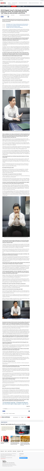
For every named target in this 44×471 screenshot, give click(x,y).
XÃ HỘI (3, 6)
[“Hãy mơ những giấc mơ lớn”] (16, 310)
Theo (16, 408)
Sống (22, 451)
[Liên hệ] (8, 16)
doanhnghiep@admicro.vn (24, 456)
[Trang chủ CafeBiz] (0, 6)
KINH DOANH (13, 6)
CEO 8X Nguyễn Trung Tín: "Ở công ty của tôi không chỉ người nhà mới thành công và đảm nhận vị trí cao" (19, 24)
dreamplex (13, 413)
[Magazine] (1, 0)
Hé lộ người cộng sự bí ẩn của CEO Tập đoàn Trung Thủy (13, 26)
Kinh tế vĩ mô (10, 451)
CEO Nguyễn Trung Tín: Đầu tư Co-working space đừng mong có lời (14, 27)
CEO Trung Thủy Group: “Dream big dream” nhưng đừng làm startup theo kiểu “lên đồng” (17, 25)
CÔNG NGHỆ (19, 6)
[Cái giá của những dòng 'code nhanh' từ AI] (5, 439)
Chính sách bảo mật (3, 458)
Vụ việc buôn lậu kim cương (11, 4)
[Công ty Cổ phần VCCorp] (4, 461)
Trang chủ (2, 451)
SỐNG (23, 6)
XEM (28, 417)
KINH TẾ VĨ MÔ (8, 6)
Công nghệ (19, 451)
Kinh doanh (14, 451)
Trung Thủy (10, 413)
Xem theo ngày (15, 417)
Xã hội (6, 451)
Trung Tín (7, 413)
